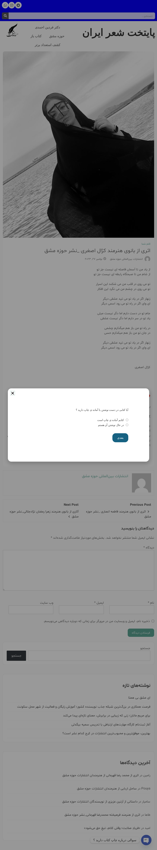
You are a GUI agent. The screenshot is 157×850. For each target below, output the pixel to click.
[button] (13, 393)
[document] (78, 425)
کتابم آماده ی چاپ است (110, 420)
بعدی (120, 437)
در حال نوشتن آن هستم (111, 425)
